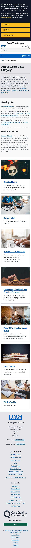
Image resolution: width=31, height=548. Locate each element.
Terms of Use (15, 535)
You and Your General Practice (15, 477)
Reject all (6, 30)
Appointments (15, 492)
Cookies (15, 542)
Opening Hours (15, 454)
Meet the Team (15, 460)
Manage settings (8, 35)
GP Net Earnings (15, 457)
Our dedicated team (7, 106)
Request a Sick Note (15, 500)
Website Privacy (15, 537)
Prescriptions (15, 494)
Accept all (6, 25)
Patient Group (15, 466)
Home (2, 60)
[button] (15, 177)
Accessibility (15, 540)
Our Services (15, 506)
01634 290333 (19, 440)
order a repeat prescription (11, 122)
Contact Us (15, 486)
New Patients (15, 489)
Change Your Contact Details (15, 503)
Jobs (15, 463)
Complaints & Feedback (15, 474)
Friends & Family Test (16, 472)
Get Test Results (15, 497)
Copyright (15, 545)
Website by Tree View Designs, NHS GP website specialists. (16, 531)
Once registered (6, 136)
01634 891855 (20, 444)
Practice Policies (15, 469)
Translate (24, 46)
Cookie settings (6, 17)
